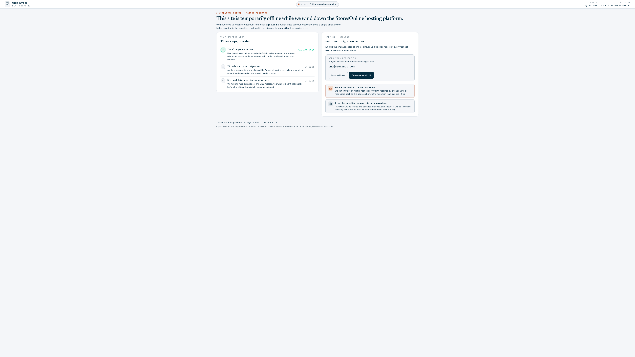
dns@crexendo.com (342, 66)
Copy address (338, 75)
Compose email (360, 75)
